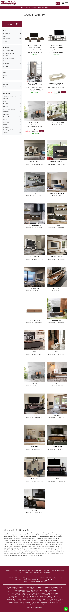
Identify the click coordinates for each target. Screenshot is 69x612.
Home (23, 7)
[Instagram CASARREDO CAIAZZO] (46, 579)
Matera (5, 119)
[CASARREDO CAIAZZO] (28, 3)
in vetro (5, 66)
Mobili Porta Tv (43, 7)
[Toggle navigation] (66, 3)
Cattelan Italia (7, 36)
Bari (4, 101)
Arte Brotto (6, 33)
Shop (57, 3)
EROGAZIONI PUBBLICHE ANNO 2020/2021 (37, 572)
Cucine (15, 570)
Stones (5, 41)
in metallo (6, 63)
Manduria (6, 114)
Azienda (7, 570)
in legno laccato (8, 58)
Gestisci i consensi (40, 581)
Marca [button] (5, 31)
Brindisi (5, 104)
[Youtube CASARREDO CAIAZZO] (51, 579)
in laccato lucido (8, 50)
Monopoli (6, 122)
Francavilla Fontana (9, 109)
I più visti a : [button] (7, 93)
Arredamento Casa (31, 7)
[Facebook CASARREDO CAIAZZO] (40, 579)
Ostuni (5, 124)
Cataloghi (46, 570)
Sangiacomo (7, 38)
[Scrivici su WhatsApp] (66, 609)
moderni (5, 77)
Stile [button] (4, 72)
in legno (5, 55)
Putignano (6, 127)
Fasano (5, 106)
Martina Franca (7, 117)
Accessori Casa (36, 570)
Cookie (31, 581)
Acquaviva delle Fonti (9, 96)
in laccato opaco (8, 53)
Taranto (5, 132)
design (5, 75)
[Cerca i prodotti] (63, 3)
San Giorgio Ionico (8, 130)
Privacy (25, 581)
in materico (6, 61)
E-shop (5, 87)
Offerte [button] (5, 84)
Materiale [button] (6, 47)
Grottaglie (6, 111)
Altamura (5, 98)
